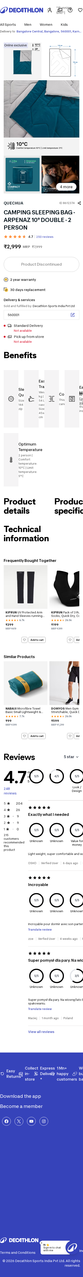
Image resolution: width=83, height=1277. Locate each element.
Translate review (40, 929)
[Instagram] (43, 1121)
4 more (66, 186)
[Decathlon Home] (21, 10)
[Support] (70, 10)
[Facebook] (6, 1121)
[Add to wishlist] (24, 640)
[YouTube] (31, 1121)
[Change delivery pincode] (72, 315)
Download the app (21, 1096)
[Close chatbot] (41, 1243)
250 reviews (44, 237)
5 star (69, 756)
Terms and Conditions (18, 1252)
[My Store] (60, 10)
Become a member (22, 1106)
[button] (9, 24)
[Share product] (79, 203)
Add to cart (37, 639)
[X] (19, 1121)
